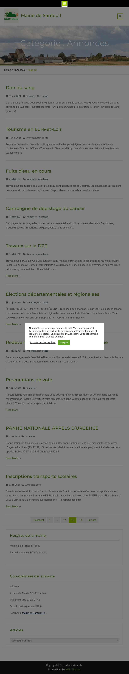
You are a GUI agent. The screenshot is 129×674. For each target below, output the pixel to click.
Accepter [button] (64, 342)
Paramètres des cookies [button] (43, 342)
